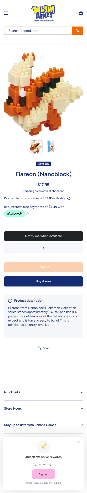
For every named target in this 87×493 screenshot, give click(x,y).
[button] (81, 13)
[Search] (77, 31)
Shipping (28, 191)
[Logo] (43, 13)
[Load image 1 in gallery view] (36, 146)
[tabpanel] (43, 320)
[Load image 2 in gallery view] (51, 146)
